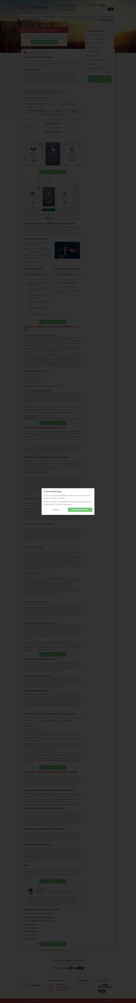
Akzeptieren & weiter (80, 510)
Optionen (56, 509)
